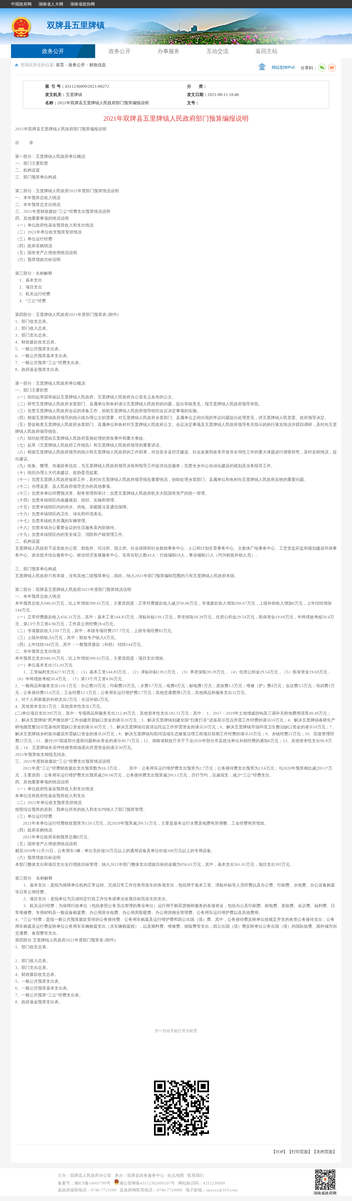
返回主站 (266, 51)
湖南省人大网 (50, 4)
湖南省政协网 (82, 4)
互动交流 (218, 51)
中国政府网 (21, 4)
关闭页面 (324, 1152)
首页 (60, 65)
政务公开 (53, 51)
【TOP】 (279, 1152)
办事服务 (169, 51)
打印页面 (300, 1152)
